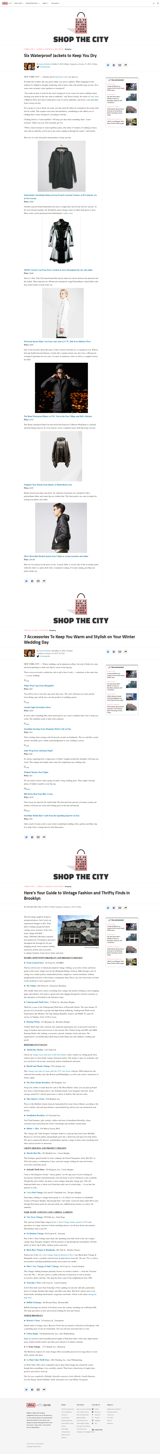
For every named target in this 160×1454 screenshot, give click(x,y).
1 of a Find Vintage (35, 1192)
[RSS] (92, 1423)
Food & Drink (65, 1418)
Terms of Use (30, 1444)
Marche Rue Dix (33, 1153)
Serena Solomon (45, 64)
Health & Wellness (66, 1420)
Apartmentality (81, 1418)
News (45, 3)
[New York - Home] (7, 3)
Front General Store (35, 962)
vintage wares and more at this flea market (49, 1054)
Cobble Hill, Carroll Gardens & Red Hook (44, 49)
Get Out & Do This (82, 1420)
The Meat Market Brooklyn (38, 1082)
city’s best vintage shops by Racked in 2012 (56, 1254)
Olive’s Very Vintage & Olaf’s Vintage (42, 1266)
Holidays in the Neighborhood (85, 1432)
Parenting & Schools (67, 1423)
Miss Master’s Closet (35, 1098)
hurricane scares (61, 76)
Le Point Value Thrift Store (38, 1359)
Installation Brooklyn (36, 1115)
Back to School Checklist (84, 1409)
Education (64, 1415)
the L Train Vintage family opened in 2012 (71, 1222)
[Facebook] (92, 1412)
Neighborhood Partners (114, 1409)
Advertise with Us (112, 1412)
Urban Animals (65, 1435)
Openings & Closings (83, 1423)
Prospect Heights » (113, 107)
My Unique (31, 985)
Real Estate (64, 1429)
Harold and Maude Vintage (38, 1066)
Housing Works (33, 1021)
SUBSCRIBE (99, 1430)
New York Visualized (83, 1415)
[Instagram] (92, 1420)
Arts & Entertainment (67, 1409)
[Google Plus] (92, 1418)
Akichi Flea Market (35, 1049)
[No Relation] (78, 929)
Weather (64, 1437)
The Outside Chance (83, 1412)
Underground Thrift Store (38, 1002)
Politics (63, 1426)
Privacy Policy (39, 1444)
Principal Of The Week (83, 1426)
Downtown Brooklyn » (115, 119)
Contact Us (110, 1415)
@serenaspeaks (45, 67)
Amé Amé (94, 96)
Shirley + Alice (33, 1128)
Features (54, 3)
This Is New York (81, 1429)
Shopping (68, 49)
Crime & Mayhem (66, 1412)
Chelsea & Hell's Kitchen (36, 630)
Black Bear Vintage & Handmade (41, 1249)
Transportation (65, 1432)
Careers (109, 1420)
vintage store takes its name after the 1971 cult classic (49, 1071)
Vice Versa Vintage (35, 1217)
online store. (68, 213)
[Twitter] (93, 1409)
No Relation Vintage (35, 1233)
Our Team (110, 1418)
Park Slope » (111, 84)
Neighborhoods (32, 3)
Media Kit (110, 1423)
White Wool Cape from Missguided (39, 685)
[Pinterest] (92, 1415)
